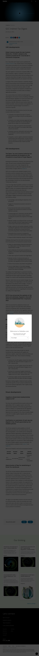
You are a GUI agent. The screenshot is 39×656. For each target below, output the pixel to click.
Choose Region (14, 337)
